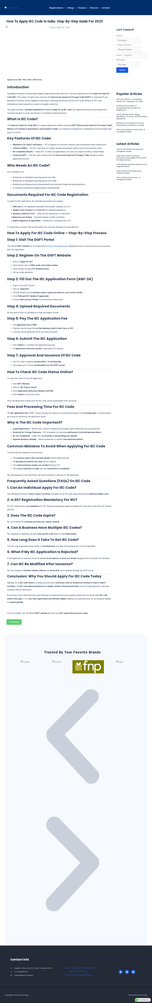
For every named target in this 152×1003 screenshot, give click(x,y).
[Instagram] (127, 972)
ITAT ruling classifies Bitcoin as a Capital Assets (131, 165)
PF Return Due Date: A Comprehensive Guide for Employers (128, 108)
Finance (82, 7)
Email (119, 55)
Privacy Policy (89, 968)
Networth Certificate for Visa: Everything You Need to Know (130, 124)
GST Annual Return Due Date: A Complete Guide (130, 130)
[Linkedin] (133, 972)
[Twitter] (121, 972)
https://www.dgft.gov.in (58, 246)
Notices (94, 7)
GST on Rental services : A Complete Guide (128, 178)
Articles (106, 7)
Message (121, 59)
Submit (122, 70)
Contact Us (76, 968)
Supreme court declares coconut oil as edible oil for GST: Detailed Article (131, 158)
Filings (70, 7)
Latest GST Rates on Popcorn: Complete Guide (130, 150)
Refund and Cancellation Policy (78, 975)
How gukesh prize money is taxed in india (128, 172)
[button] (64, 7)
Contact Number (124, 45)
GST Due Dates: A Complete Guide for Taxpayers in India (129, 100)
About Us (65, 968)
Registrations (56, 7)
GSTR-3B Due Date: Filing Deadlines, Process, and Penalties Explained (131, 116)
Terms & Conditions (78, 971)
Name (119, 35)
